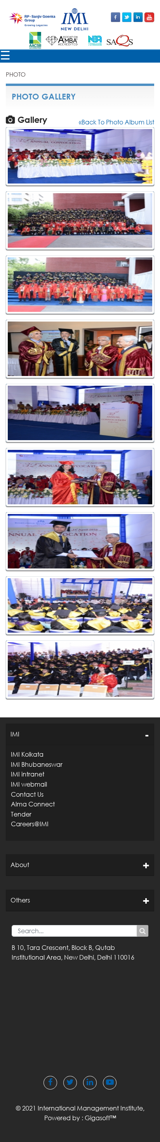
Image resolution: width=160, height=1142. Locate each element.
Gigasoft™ (100, 1118)
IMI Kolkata (27, 754)
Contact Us (27, 794)
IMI (14, 734)
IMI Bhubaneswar (37, 764)
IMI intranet (27, 774)
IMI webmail (29, 784)
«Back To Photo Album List (116, 122)
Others (20, 900)
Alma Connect (33, 804)
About (19, 865)
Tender (21, 814)
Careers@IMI (30, 824)
